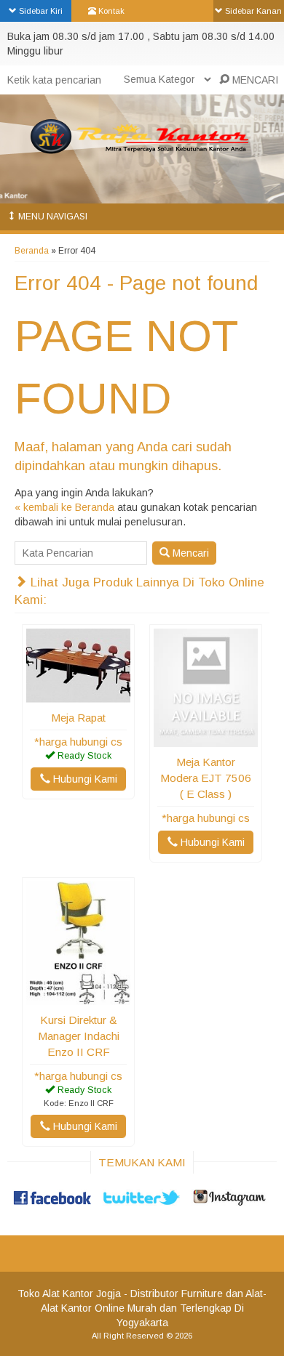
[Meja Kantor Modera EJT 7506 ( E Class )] (206, 740)
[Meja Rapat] (78, 695)
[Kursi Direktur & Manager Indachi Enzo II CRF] (78, 998)
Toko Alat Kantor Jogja (69, 1293)
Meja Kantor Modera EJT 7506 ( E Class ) (205, 778)
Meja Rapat (78, 717)
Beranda (32, 251)
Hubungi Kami (83, 779)
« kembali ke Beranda (64, 507)
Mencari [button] (189, 553)
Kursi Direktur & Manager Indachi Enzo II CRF (78, 1036)
